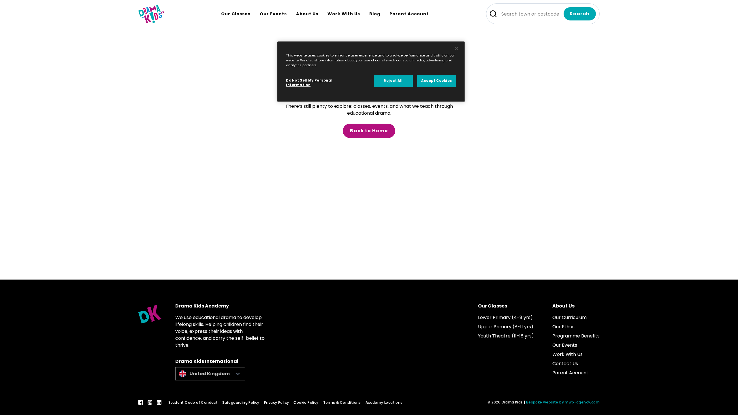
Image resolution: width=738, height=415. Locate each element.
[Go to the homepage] (151, 14)
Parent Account (570, 372)
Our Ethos (563, 326)
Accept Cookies (436, 80)
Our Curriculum (569, 317)
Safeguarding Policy (240, 402)
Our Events (564, 345)
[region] (371, 72)
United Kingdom (209, 373)
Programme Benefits (576, 336)
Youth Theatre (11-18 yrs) (506, 336)
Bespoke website (542, 402)
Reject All (393, 80)
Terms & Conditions (342, 402)
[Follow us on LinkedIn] (159, 402)
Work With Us (567, 354)
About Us (563, 306)
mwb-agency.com (582, 402)
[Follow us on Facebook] (140, 402)
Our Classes (492, 306)
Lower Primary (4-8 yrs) (505, 317)
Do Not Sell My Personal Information (309, 82)
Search (580, 13)
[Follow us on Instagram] (150, 402)
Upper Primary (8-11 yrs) (505, 326)
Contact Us (565, 363)
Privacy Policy (276, 402)
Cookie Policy (305, 402)
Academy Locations (384, 402)
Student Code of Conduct (193, 402)
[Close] (456, 48)
